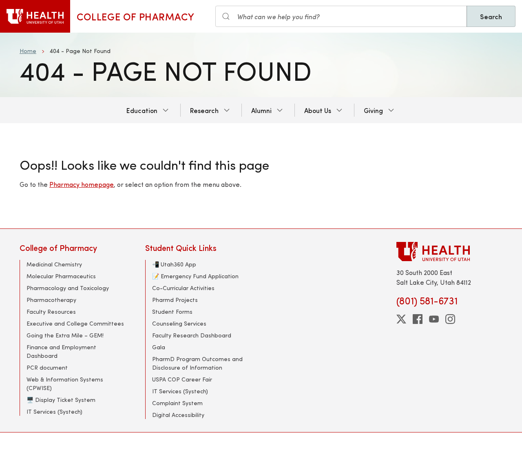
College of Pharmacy (135, 16)
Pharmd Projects (175, 300)
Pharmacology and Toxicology (68, 288)
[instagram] (450, 319)
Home (28, 51)
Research (204, 110)
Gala (158, 347)
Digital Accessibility (178, 415)
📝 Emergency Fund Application (195, 276)
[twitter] (401, 319)
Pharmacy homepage (81, 184)
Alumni (261, 110)
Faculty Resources (51, 311)
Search (491, 16)
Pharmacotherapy (51, 300)
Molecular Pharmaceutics (61, 276)
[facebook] (417, 319)
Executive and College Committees (75, 323)
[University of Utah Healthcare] (449, 251)
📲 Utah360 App (174, 264)
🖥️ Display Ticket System (61, 400)
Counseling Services (179, 323)
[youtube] (434, 319)
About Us (317, 110)
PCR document (47, 367)
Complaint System (177, 403)
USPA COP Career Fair (182, 379)
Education (141, 110)
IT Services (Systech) (54, 411)
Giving (373, 110)
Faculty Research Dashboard (191, 335)
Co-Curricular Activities (183, 288)
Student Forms (172, 311)
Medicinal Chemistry (54, 264)
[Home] (35, 16)
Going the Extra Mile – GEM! (65, 335)
